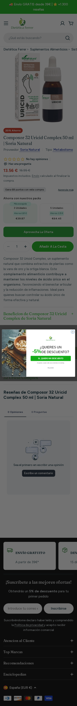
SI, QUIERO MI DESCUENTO (50, 358)
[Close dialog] (72, 331)
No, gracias (51, 367)
